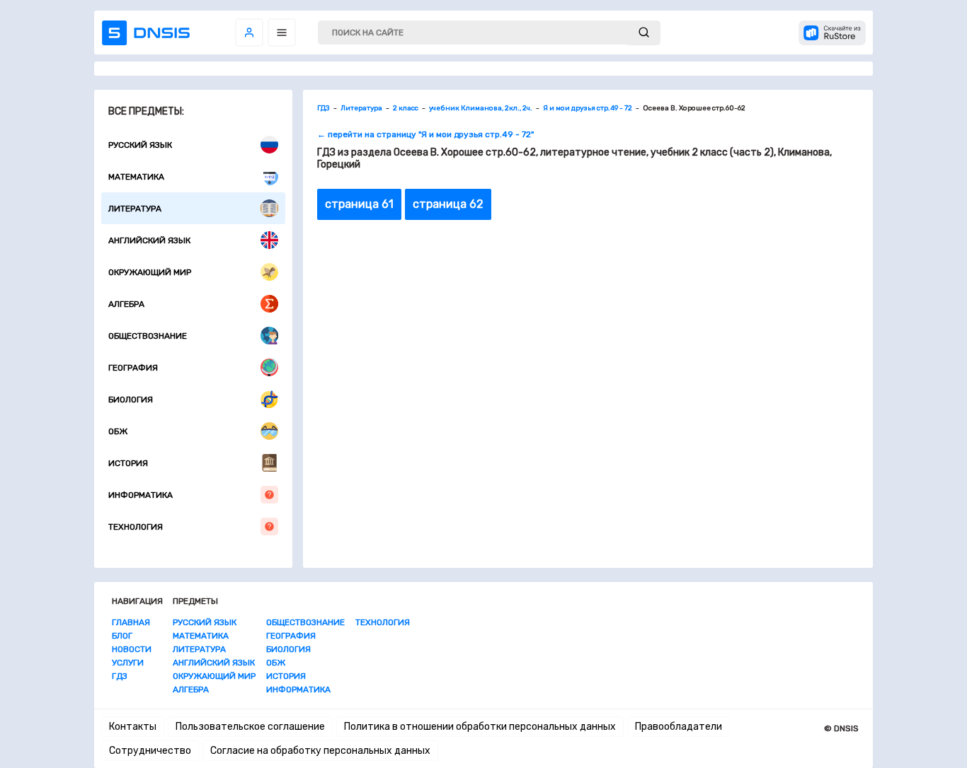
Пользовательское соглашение (250, 727)
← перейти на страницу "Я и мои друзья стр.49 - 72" (425, 134)
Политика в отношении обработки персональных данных (480, 727)
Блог (122, 636)
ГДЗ (119, 676)
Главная (131, 622)
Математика (136, 177)
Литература (134, 209)
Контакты (132, 727)
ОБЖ (117, 431)
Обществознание (147, 336)
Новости (131, 649)
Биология (130, 400)
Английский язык (149, 240)
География (133, 368)
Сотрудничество (150, 751)
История (128, 463)
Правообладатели (678, 727)
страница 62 (448, 204)
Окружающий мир (149, 272)
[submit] (643, 33)
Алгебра (126, 304)
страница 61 (359, 204)
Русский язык (140, 145)
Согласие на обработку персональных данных (320, 751)
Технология (135, 527)
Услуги (128, 663)
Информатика (140, 495)
